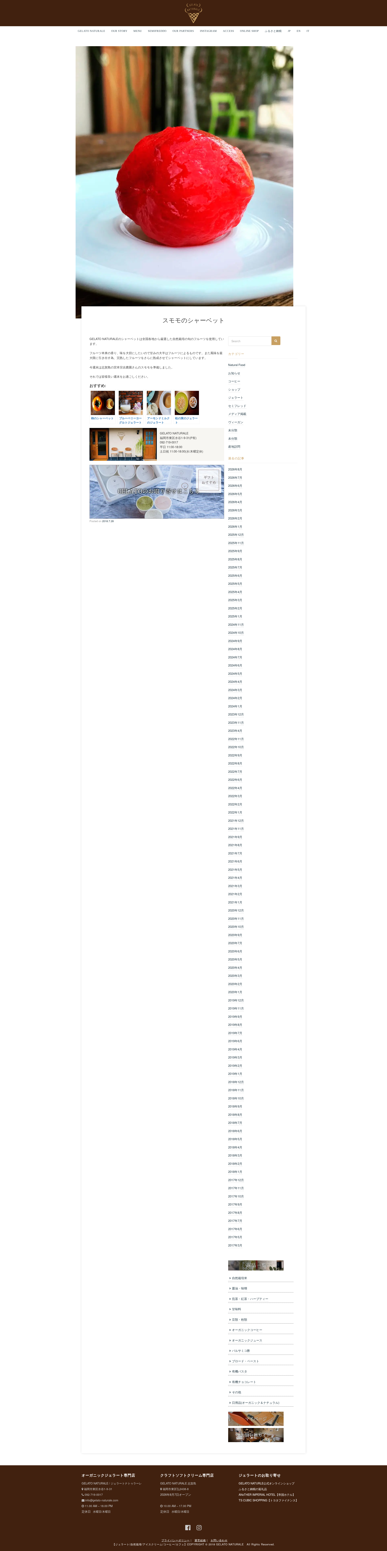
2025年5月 (235, 583)
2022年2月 (235, 804)
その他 (236, 1392)
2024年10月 (236, 632)
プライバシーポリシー (175, 1540)
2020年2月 (235, 984)
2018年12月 (236, 1082)
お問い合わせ (219, 1540)
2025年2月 (235, 608)
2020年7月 (235, 943)
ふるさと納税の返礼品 (253, 1489)
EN (299, 31)
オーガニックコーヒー (247, 1330)
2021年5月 (235, 869)
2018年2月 (235, 1163)
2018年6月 (235, 1131)
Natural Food (236, 365)
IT (308, 31)
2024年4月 (235, 681)
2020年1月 (235, 992)
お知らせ (234, 373)
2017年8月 (235, 1212)
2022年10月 (236, 747)
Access (228, 31)
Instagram (208, 31)
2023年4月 (235, 730)
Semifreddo (157, 31)
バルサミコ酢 (241, 1350)
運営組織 (200, 1540)
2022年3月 (235, 796)
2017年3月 (235, 1245)
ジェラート (235, 397)
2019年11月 (236, 1008)
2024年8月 (235, 649)
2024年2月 (235, 698)
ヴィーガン (235, 422)
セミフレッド (237, 406)
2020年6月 (235, 951)
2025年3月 (235, 600)
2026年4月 (235, 502)
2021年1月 (235, 902)
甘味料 (236, 1309)
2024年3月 (235, 690)
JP (289, 31)
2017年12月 (236, 1180)
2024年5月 (235, 673)
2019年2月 (235, 1065)
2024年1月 (235, 706)
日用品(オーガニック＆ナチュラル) (255, 1402)
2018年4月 (235, 1147)
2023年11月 (236, 722)
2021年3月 (235, 886)
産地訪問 (234, 446)
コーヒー (234, 381)
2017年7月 (235, 1220)
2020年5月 (235, 959)
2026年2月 (235, 518)
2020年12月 (236, 910)
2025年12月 (236, 534)
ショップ (234, 389)
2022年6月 (235, 779)
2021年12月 (236, 820)
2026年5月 (235, 494)
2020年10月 (236, 926)
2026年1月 (235, 526)
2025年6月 (235, 575)
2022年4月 (235, 788)
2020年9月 (235, 935)
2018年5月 (235, 1139)
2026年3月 (235, 510)
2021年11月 (236, 828)
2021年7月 (235, 853)
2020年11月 (236, 918)
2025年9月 (235, 551)
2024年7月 (235, 657)
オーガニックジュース (247, 1340)
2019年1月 (235, 1073)
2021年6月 (235, 861)
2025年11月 (236, 543)
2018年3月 (235, 1155)
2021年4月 (235, 877)
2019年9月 (235, 1016)
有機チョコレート (244, 1382)
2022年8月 (235, 763)
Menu (137, 31)
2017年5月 (235, 1237)
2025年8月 (235, 559)
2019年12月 (236, 1000)
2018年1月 (235, 1171)
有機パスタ (239, 1371)
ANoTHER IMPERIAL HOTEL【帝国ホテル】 (267, 1495)
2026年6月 (235, 485)
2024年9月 (235, 641)
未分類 (232, 430)
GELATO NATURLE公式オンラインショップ (266, 1483)
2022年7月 (235, 771)
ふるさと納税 (273, 31)
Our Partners (183, 31)
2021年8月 (235, 845)
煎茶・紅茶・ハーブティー (250, 1298)
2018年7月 (235, 1122)
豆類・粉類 (239, 1319)
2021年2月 (235, 894)
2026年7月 (235, 477)
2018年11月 (236, 1090)
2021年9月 (235, 837)
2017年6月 (235, 1229)
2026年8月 (235, 469)
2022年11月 (236, 739)
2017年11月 (236, 1188)
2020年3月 (235, 975)
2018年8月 (235, 1114)
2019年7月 (235, 1033)
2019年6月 (235, 1041)
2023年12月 (236, 714)
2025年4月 (235, 592)
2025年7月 (235, 567)
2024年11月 (236, 624)
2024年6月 (235, 665)
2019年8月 (235, 1024)
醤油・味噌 (239, 1288)
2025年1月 (235, 616)
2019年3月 (235, 1057)
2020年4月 (235, 967)
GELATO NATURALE (91, 31)
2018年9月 (235, 1106)
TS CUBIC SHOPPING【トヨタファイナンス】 (268, 1500)
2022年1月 (235, 812)
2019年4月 (235, 1049)
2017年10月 (236, 1196)
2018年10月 (236, 1098)
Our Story (119, 31)
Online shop (249, 31)
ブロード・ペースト (245, 1361)
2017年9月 (235, 1204)
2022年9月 (235, 755)
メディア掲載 (237, 414)
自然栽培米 (239, 1278)
